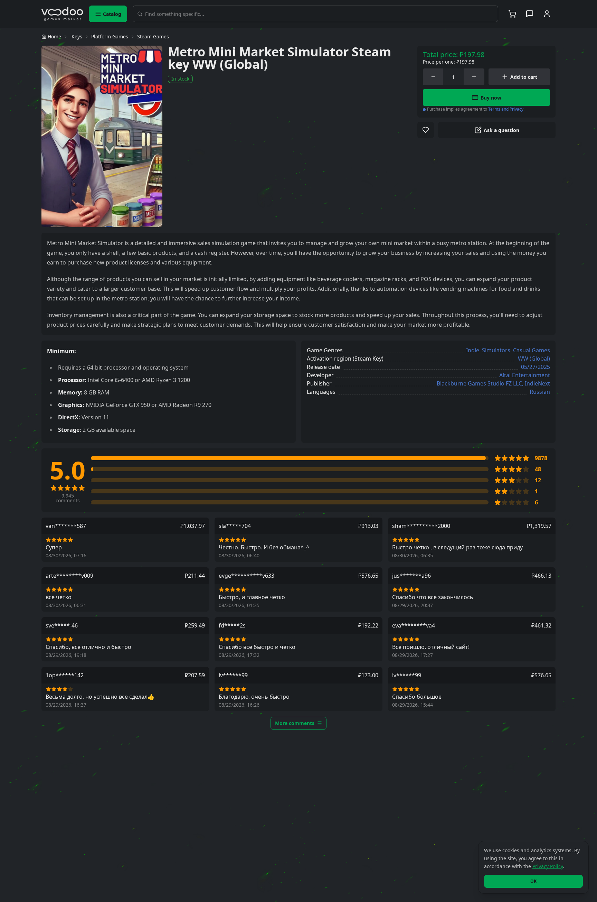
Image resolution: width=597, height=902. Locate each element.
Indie (472, 350)
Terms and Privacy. (506, 109)
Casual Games (531, 350)
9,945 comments (68, 498)
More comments (294, 723)
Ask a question (501, 130)
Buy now (491, 97)
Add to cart (523, 77)
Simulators (496, 350)
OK (533, 881)
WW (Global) (534, 358)
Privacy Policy (547, 866)
